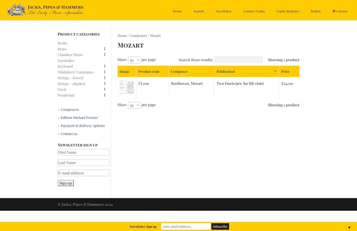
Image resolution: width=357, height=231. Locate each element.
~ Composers (68, 109)
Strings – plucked (71, 83)
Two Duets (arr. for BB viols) (240, 83)
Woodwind (66, 95)
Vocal (62, 89)
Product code (149, 71)
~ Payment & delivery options (81, 125)
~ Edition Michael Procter (78, 117)
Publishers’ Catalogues (76, 72)
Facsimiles (66, 60)
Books (62, 43)
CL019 (143, 83)
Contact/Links (254, 11)
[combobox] (134, 60)
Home (177, 11)
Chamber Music (70, 54)
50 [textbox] (132, 59)
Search (199, 11)
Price (285, 71)
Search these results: (196, 59)
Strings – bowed (70, 77)
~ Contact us (67, 133)
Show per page (137, 59)
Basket (316, 11)
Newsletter (223, 11)
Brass (62, 49)
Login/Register (287, 11)
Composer (179, 71)
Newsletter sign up (143, 226)
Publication (226, 71)
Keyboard (65, 66)
